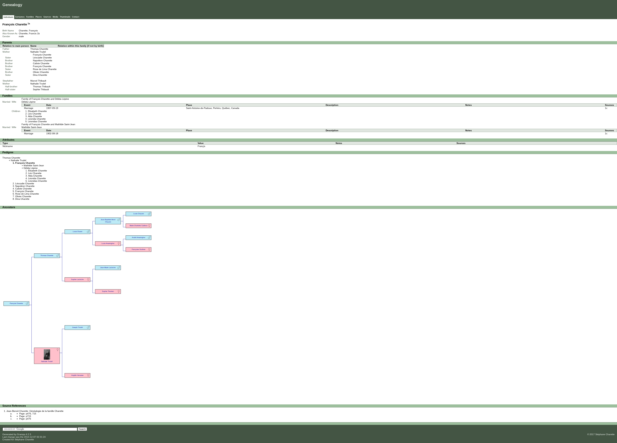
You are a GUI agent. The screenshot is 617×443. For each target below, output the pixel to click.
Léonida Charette (37, 119)
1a (29, 24)
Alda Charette (35, 116)
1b (38, 33)
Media (55, 17)
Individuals (8, 17)
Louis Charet (77, 231)
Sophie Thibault (41, 89)
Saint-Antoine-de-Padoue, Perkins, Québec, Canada (212, 108)
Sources (47, 17)
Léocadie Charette (42, 57)
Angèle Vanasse (77, 375)
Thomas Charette (39, 49)
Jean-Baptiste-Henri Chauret (108, 221)
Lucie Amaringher (108, 243)
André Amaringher (138, 237)
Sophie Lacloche (77, 279)
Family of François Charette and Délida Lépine (45, 99)
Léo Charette (34, 113)
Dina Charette (40, 75)
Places (39, 17)
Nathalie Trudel (38, 51)
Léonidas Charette (37, 121)
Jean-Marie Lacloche (108, 267)
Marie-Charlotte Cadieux (139, 225)
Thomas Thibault (41, 86)
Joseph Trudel (77, 327)
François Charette (42, 54)
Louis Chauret (138, 214)
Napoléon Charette (42, 60)
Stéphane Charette (24, 439)
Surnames (20, 17)
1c (606, 108)
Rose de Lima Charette (45, 69)
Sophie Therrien (108, 291)
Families (30, 17)
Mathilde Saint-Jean (32, 127)
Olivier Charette (41, 72)
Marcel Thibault (38, 80)
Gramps (21, 434)
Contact (75, 17)
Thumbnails (65, 17)
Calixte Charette (41, 63)
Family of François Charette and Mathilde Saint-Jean (48, 124)
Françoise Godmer (138, 249)
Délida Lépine (29, 101)
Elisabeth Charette (37, 111)
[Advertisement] (557, 8)
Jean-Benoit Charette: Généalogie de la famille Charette (34, 411)
